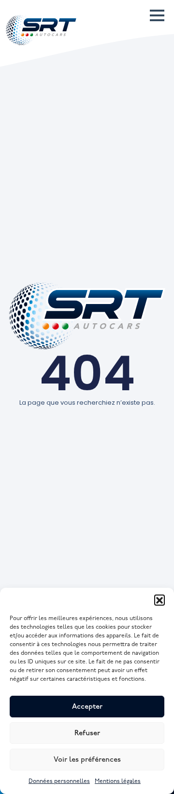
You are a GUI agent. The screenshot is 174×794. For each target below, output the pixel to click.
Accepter (87, 706)
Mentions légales (118, 781)
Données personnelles (59, 781)
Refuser (87, 733)
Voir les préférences (87, 759)
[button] (159, 600)
